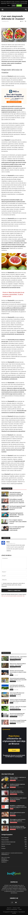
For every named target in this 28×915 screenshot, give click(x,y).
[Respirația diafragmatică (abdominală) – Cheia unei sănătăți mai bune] (5, 514)
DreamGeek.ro (4, 860)
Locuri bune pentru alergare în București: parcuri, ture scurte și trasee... (17, 687)
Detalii (13, 5)
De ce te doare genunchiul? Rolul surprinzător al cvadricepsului (16, 528)
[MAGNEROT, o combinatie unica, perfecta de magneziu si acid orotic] (5, 807)
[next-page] (5, 534)
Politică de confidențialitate (12, 909)
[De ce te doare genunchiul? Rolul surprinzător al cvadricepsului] (5, 528)
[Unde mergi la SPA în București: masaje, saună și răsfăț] (5, 694)
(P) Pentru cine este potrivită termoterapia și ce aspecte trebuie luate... (18, 672)
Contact (20, 909)
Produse (11, 808)
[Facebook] (2, 24)
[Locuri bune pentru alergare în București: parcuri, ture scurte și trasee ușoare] (5, 687)
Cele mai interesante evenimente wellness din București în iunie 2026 (16, 494)
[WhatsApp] (12, 24)
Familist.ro (3, 862)
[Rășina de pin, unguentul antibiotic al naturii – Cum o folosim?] (5, 665)
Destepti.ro (4, 859)
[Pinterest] (9, 24)
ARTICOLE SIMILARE (6, 488)
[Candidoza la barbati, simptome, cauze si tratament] (5, 785)
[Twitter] (6, 24)
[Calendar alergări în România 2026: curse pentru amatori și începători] (5, 701)
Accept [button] (19, 5)
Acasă (2, 13)
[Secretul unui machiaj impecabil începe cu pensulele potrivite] (5, 715)
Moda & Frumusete (13, 716)
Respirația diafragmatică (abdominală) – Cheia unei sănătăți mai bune (16, 514)
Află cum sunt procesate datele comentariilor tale (12, 596)
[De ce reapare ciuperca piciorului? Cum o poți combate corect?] (5, 521)
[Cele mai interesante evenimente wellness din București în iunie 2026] (5, 494)
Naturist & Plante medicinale (15, 659)
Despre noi (9, 907)
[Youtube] (16, 902)
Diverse (11, 675)
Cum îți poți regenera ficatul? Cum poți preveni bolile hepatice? (17, 507)
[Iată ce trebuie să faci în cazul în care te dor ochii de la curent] (5, 814)
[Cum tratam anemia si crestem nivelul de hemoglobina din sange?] (5, 828)
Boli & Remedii (8, 13)
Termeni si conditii (16, 907)
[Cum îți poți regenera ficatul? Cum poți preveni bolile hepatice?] (5, 507)
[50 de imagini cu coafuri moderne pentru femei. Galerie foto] (5, 821)
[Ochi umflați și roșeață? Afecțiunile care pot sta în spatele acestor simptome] (5, 501)
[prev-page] (2, 534)
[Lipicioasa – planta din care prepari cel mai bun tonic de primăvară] (5, 708)
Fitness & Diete (12, 695)
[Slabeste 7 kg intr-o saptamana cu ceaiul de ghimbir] (5, 779)
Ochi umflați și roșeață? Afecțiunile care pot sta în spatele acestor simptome (16, 501)
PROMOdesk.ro (5, 854)
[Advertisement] (12, 621)
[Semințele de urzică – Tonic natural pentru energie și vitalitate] (5, 658)
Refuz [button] (9, 5)
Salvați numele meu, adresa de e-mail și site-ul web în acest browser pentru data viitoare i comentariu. (13, 585)
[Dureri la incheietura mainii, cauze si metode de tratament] (5, 799)
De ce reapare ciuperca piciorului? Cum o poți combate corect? (18, 521)
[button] (2, 10)
